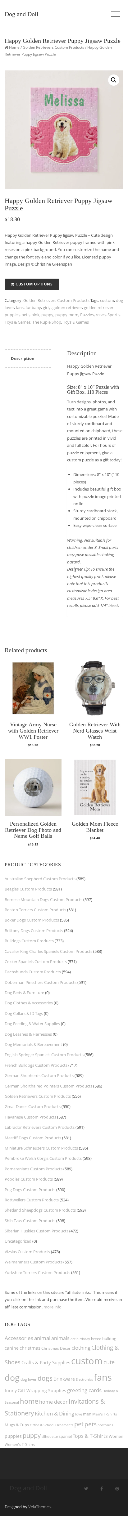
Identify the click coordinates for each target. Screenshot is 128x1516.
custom (107, 300)
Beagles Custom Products (28, 889)
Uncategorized (18, 1241)
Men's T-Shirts (104, 1414)
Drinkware (64, 1379)
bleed (113, 605)
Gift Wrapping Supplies (42, 1390)
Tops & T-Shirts (90, 1436)
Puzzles (87, 314)
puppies (13, 1436)
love (78, 1414)
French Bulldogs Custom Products (36, 1065)
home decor (53, 1401)
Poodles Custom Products (29, 1179)
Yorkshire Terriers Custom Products (37, 1272)
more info (52, 1307)
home (29, 1401)
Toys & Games (76, 322)
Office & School (42, 1425)
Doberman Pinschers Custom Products (40, 982)
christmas (30, 1348)
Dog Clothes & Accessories (29, 1003)
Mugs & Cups (17, 1425)
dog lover (29, 1379)
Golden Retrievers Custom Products (53, 47)
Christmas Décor (56, 1348)
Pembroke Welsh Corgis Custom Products (43, 1158)
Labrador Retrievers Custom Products (40, 1127)
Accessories (19, 1338)
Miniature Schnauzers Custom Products (41, 1148)
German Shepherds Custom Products (39, 1075)
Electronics (84, 1379)
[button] (113, 80)
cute (109, 1362)
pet (79, 1424)
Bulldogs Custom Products (29, 941)
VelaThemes (39, 1506)
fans (20, 307)
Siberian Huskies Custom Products (36, 1231)
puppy (47, 314)
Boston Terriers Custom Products (35, 910)
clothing (80, 1347)
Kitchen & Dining (54, 1413)
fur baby (33, 307)
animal (42, 1338)
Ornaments (64, 1425)
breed (96, 1338)
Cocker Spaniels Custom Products (36, 961)
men (87, 1414)
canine (12, 1348)
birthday (83, 1338)
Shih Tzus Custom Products (30, 1220)
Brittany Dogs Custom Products (34, 930)
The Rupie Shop (46, 322)
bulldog (109, 1338)
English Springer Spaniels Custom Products (44, 1054)
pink (35, 314)
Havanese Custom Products (30, 1117)
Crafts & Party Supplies (45, 1362)
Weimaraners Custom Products (33, 1262)
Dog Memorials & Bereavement (33, 1044)
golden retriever (67, 307)
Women (116, 1436)
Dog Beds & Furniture (24, 992)
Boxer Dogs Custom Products (32, 920)
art (73, 1338)
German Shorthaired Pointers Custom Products (48, 1086)
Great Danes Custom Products (33, 1106)
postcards (105, 1425)
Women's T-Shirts (20, 1444)
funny (11, 1390)
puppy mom (66, 314)
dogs (45, 1378)
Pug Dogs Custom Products (30, 1189)
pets (25, 314)
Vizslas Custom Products (27, 1251)
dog (12, 1377)
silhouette (50, 1436)
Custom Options (34, 284)
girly (47, 307)
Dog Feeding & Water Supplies (32, 1023)
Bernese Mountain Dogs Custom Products (43, 899)
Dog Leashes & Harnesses (28, 1034)
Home (14, 47)
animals (60, 1338)
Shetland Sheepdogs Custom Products (40, 1210)
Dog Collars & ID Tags (24, 1013)
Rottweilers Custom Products (32, 1200)
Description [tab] (22, 358)
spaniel (65, 1436)
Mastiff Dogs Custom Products (33, 1138)
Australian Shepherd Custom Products (40, 878)
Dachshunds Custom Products (33, 972)
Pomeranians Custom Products (33, 1169)
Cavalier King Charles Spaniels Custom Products (48, 951)
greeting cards (84, 1390)
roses (101, 314)
